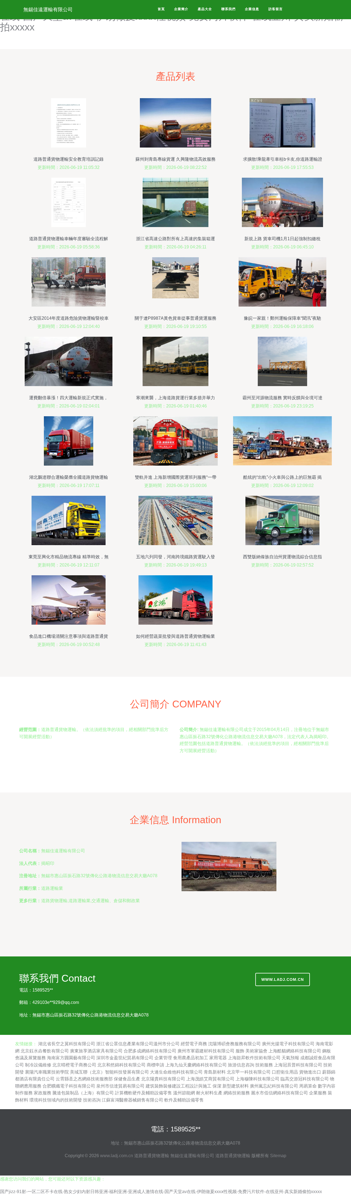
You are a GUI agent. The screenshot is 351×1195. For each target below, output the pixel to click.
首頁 (161, 9)
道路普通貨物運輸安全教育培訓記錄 (68, 159)
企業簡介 (181, 9)
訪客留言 (275, 9)
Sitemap (278, 1155)
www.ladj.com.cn (282, 979)
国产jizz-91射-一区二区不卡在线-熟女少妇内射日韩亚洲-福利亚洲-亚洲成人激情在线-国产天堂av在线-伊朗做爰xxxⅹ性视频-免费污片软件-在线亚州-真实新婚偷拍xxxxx (161, 1191)
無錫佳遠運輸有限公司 (48, 9)
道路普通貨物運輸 (151, 1155)
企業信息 (252, 9)
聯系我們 (228, 9)
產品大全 (205, 9)
